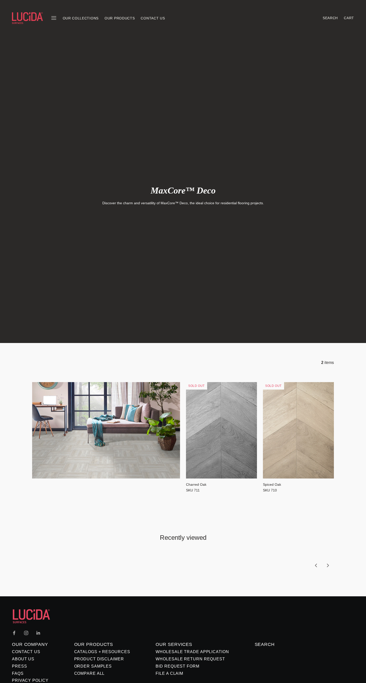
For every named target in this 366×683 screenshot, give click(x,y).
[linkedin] (38, 633)
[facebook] (14, 633)
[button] (316, 565)
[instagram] (26, 633)
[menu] (54, 18)
